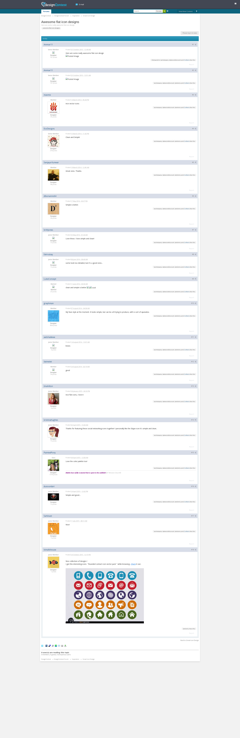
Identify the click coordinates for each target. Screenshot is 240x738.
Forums (46, 11)
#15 (192, 452)
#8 (193, 254)
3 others (187, 60)
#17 (192, 516)
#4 (193, 129)
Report (191, 64)
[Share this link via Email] (59, 645)
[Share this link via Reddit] (53, 645)
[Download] (65, 645)
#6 (193, 196)
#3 (193, 95)
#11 (192, 337)
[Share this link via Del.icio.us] (50, 645)
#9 (193, 279)
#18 (192, 550)
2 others (187, 83)
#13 (192, 386)
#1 (193, 44)
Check (133, 564)
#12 (192, 361)
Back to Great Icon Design (189, 640)
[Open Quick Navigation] (196, 12)
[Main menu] (236, 4)
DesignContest (54, 4)
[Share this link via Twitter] (42, 645)
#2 (193, 70)
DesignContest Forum (61, 659)
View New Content (185, 11)
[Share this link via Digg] (47, 645)
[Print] (62, 645)
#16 (192, 486)
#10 (192, 303)
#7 (193, 230)
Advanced (167, 11)
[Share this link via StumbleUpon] (56, 645)
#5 (193, 162)
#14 (192, 420)
